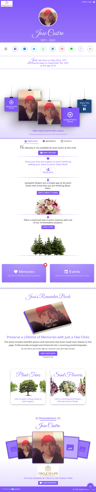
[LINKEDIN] (52, 49)
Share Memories (49, 483)
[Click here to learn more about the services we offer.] (48, 470)
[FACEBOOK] (15, 49)
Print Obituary (49, 153)
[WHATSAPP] (43, 49)
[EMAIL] (62, 49)
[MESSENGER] (24, 49)
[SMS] (71, 49)
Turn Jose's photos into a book (48, 131)
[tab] (31, 141)
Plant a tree (48, 227)
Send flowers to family (48, 193)
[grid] (48, 107)
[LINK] (90, 49)
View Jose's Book (48, 353)
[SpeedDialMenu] (90, 486)
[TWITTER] (34, 49)
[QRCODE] (6, 49)
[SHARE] (81, 49)
